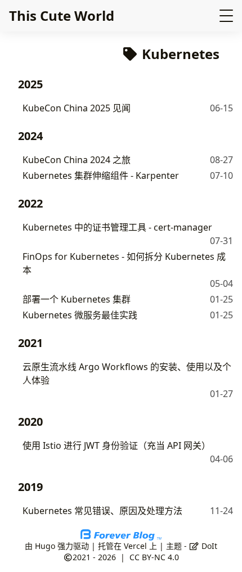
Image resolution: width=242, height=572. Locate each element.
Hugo (45, 546)
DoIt (208, 546)
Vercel (135, 546)
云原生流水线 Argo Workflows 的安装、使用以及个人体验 (127, 373)
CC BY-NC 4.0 (154, 557)
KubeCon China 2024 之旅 (77, 160)
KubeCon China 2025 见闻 (77, 108)
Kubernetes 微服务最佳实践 (80, 315)
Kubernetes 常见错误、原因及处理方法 (102, 511)
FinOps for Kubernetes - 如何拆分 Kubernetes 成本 (124, 263)
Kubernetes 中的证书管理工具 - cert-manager (117, 227)
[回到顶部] (222, 552)
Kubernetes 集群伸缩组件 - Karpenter (101, 175)
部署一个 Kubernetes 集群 (77, 299)
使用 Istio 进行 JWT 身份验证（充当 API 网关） (116, 445)
